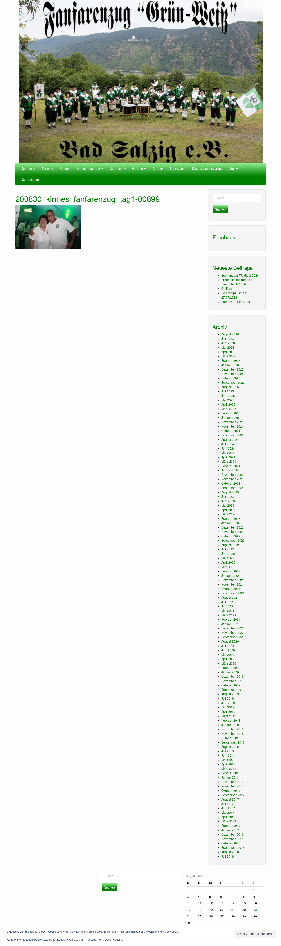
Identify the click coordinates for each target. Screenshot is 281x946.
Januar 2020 (230, 672)
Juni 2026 (228, 343)
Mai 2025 (227, 400)
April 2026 (228, 351)
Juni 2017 (228, 808)
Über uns (116, 168)
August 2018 (230, 746)
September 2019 (233, 689)
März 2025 (228, 409)
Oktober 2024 (230, 430)
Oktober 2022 (230, 536)
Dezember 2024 (232, 422)
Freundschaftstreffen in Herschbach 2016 (237, 282)
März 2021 (228, 615)
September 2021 (233, 593)
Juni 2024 (228, 448)
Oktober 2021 (230, 588)
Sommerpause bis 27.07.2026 (234, 295)
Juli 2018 (227, 751)
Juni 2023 (228, 501)
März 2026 (228, 356)
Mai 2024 (227, 452)
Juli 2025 (227, 391)
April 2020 (228, 659)
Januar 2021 (230, 624)
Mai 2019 (227, 707)
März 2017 (228, 821)
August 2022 (230, 545)
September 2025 (233, 382)
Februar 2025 (230, 413)
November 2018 (232, 733)
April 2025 (228, 404)
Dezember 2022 (232, 527)
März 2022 (228, 566)
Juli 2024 (227, 444)
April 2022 (228, 562)
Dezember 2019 (232, 676)
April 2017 (228, 817)
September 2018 (233, 742)
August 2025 (230, 387)
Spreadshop (30, 179)
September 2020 (233, 637)
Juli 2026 (227, 338)
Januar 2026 (230, 365)
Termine (47, 168)
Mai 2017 (227, 812)
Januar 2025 (230, 417)
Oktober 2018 (230, 738)
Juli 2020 (227, 645)
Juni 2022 (228, 553)
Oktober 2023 (230, 483)
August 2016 (230, 852)
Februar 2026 (230, 360)
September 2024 (233, 435)
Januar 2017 (230, 830)
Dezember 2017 (232, 781)
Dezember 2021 (232, 580)
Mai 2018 (227, 760)
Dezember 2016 (232, 834)
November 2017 (232, 786)
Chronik (158, 168)
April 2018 (228, 764)
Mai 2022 (227, 558)
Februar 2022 (230, 571)
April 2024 (228, 457)
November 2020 (232, 632)
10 (189, 903)
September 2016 (233, 847)
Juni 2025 (228, 395)
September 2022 (233, 540)
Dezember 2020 (232, 628)
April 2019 (228, 711)
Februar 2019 (230, 720)
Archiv (233, 168)
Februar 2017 (230, 825)
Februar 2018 (230, 773)
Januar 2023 (230, 523)
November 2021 (232, 584)
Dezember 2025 (232, 369)
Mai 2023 (227, 505)
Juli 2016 (227, 856)
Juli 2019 (227, 698)
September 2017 (233, 795)
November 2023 (232, 479)
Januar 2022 (230, 575)
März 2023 (228, 514)
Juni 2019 (228, 703)
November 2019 (232, 681)
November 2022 (232, 531)
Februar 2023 (230, 518)
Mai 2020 (227, 654)
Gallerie (138, 168)
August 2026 (230, 334)
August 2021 (230, 597)
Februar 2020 (230, 667)
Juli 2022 (227, 549)
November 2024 (232, 426)
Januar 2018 (230, 777)
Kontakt (65, 168)
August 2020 (230, 641)
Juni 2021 (228, 606)
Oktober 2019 (230, 685)
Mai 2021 (227, 610)
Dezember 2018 (232, 729)
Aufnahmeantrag (89, 168)
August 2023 (230, 492)
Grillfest (226, 288)
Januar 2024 (230, 470)
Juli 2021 (227, 602)
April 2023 (228, 509)
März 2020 (228, 663)
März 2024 (228, 461)
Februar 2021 (230, 619)
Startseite (28, 168)
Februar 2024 (230, 466)
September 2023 (233, 488)
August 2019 (230, 694)
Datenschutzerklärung (207, 168)
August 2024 (230, 439)
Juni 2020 (228, 650)
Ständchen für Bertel (235, 301)
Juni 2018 (228, 755)
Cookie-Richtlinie (113, 939)
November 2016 (232, 839)
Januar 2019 (230, 724)
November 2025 (232, 373)
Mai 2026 (227, 347)
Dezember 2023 (232, 474)
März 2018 (228, 768)
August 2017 (230, 799)
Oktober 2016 (230, 843)
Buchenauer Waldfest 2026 (240, 275)
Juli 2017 (227, 803)
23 (255, 909)
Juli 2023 (227, 496)
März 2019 (228, 716)
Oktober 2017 (230, 790)
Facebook (224, 237)
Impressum (178, 168)
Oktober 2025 (230, 378)
